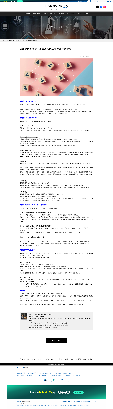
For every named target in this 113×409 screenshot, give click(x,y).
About (79, 13)
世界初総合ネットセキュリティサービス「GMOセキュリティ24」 (28, 373)
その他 (87, 405)
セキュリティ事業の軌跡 (76, 375)
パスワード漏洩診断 (44, 373)
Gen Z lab (52, 13)
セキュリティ (46, 405)
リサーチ (60, 405)
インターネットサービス (21, 405)
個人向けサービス (81, 405)
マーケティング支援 (53, 405)
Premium (27, 13)
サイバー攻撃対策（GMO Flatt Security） (56, 375)
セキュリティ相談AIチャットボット (65, 373)
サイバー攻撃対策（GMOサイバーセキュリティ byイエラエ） (36, 375)
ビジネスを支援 (40, 405)
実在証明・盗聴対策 (20, 375)
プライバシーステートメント (27, 359)
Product (45, 13)
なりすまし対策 (67, 375)
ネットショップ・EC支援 (31, 405)
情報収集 (64, 405)
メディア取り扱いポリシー (67, 359)
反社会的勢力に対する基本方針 (85, 359)
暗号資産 (74, 405)
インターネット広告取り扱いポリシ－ (47, 359)
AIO (67, 13)
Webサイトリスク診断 (54, 373)
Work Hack (90, 56)
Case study (61, 13)
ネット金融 (70, 405)
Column (73, 13)
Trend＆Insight (36, 13)
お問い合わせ (56, 340)
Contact (86, 13)
